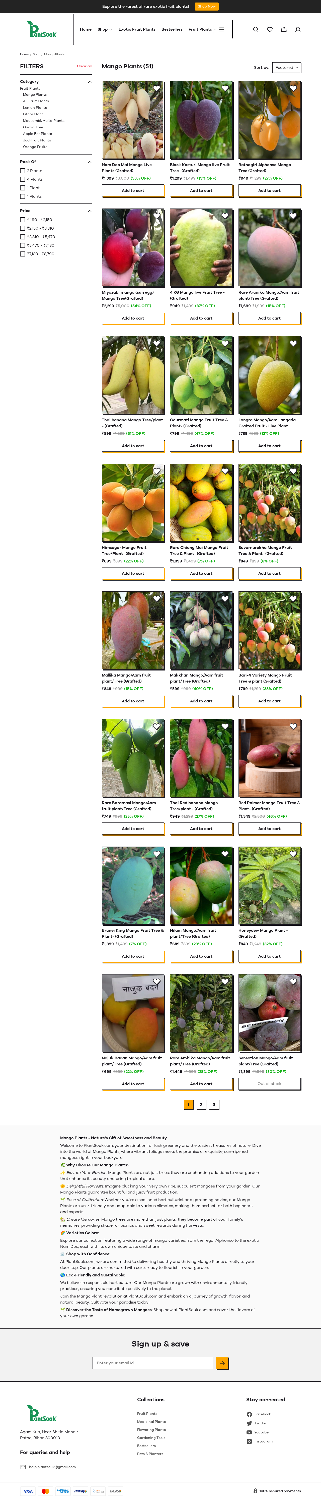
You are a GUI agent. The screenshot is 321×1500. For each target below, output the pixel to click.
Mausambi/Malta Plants (43, 121)
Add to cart (133, 190)
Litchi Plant (33, 114)
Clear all (84, 66)
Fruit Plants (42, 117)
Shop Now (207, 6)
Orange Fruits (35, 147)
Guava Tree (33, 127)
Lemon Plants (35, 108)
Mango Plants (35, 94)
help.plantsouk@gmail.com (52, 1467)
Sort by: (261, 67)
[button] (256, 29)
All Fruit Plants (36, 101)
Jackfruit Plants (37, 140)
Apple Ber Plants (37, 134)
